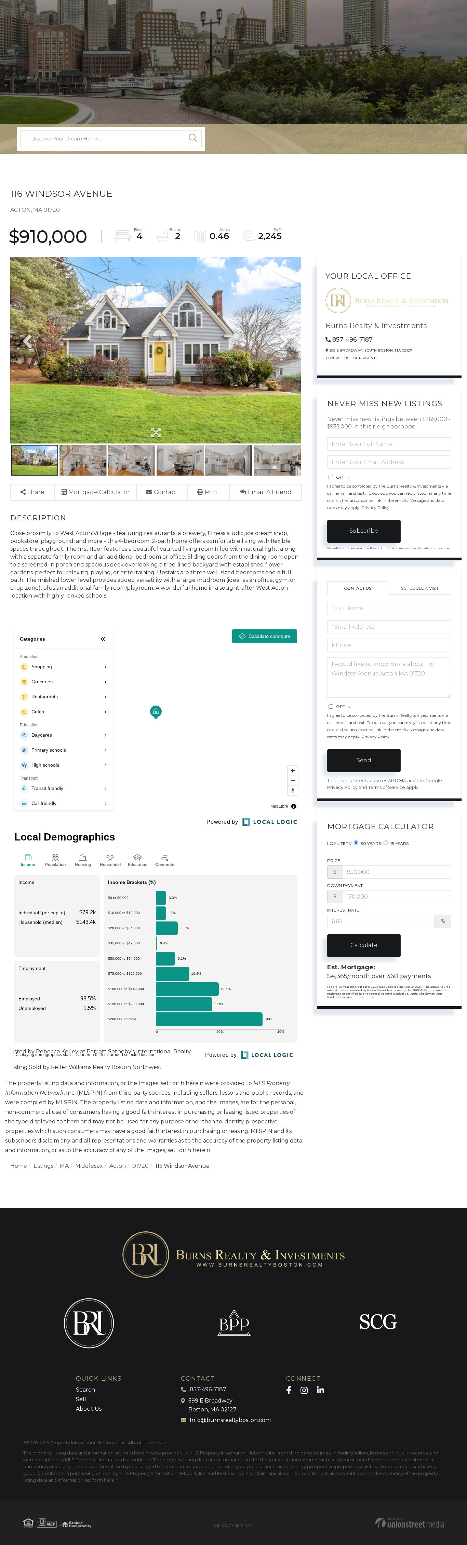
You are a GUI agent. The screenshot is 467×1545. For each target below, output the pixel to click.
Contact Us (337, 358)
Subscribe (363, 531)
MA (64, 1166)
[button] (193, 138)
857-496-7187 (352, 339)
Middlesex (89, 1166)
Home (18, 1166)
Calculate (363, 945)
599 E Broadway (212, 1405)
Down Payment (345, 885)
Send (364, 760)
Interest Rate (343, 910)
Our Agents (365, 358)
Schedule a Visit (420, 588)
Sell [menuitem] (81, 1399)
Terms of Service (386, 787)
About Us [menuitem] (89, 1409)
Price (333, 860)
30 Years (370, 843)
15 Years (399, 843)
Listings (43, 1166)
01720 (140, 1166)
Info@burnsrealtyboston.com (230, 1420)
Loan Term (339, 843)
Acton (117, 1166)
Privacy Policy (375, 507)
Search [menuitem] (85, 1389)
